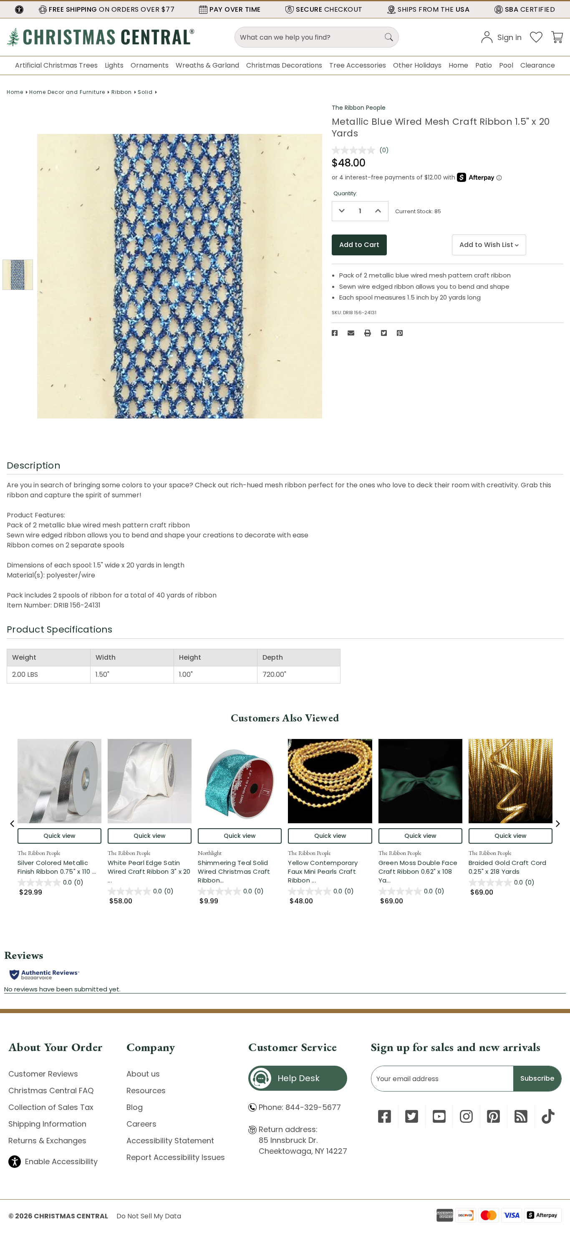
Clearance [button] (537, 65)
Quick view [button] (59, 836)
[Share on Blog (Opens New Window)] (521, 1116)
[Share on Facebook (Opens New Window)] (335, 333)
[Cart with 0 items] (557, 36)
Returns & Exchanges (47, 1140)
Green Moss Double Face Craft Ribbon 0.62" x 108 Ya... (420, 871)
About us (143, 1074)
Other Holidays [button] (417, 65)
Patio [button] (483, 65)
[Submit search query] (388, 37)
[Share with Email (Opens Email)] (351, 333)
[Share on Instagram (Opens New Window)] (466, 1116)
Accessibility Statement (170, 1140)
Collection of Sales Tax (50, 1107)
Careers (141, 1124)
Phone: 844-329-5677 (300, 1107)
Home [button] (458, 65)
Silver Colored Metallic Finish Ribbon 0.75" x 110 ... (59, 867)
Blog (134, 1107)
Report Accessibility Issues (175, 1157)
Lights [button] (114, 65)
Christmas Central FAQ (50, 1090)
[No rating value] (355, 150)
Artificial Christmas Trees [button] (56, 65)
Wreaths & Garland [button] (207, 65)
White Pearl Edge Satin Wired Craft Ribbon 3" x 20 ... (150, 871)
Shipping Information (47, 1124)
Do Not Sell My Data (148, 1216)
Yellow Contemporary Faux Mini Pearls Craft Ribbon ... (330, 871)
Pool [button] (506, 65)
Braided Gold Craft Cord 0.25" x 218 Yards (508, 867)
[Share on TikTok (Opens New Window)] (548, 1116)
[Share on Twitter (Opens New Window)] (384, 333)
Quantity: (345, 193)
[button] (19, 9)
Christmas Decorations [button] (284, 65)
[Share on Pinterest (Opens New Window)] (400, 333)
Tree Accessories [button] (357, 65)
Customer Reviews (43, 1074)
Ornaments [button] (150, 65)
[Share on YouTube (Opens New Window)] (439, 1116)
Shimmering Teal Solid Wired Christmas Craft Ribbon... (240, 871)
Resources (146, 1090)
